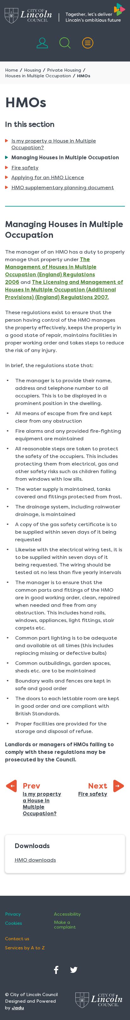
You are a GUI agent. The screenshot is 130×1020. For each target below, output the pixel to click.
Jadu (18, 1007)
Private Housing (64, 70)
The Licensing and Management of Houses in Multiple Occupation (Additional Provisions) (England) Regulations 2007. (64, 289)
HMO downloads (35, 860)
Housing (32, 70)
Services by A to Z (25, 948)
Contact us (17, 938)
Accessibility (67, 914)
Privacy (13, 914)
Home (11, 70)
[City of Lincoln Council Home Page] (65, 13)
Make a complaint (65, 924)
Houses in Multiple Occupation (38, 75)
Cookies (13, 923)
